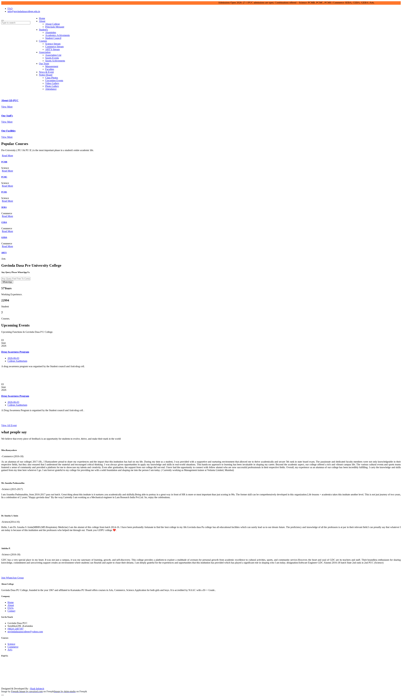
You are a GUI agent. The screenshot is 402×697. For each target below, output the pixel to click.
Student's (43, 29)
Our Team (44, 63)
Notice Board (45, 75)
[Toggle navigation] (2, 20)
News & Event (46, 72)
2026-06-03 (13, 358)
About (42, 21)
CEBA (4, 222)
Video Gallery (52, 83)
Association (45, 52)
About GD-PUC (10, 100)
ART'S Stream (52, 49)
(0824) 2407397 (16, 628)
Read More (7, 155)
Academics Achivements (57, 35)
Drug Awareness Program (15, 352)
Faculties (49, 69)
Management (51, 66)
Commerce (13, 646)
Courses (43, 41)
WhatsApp (7, 282)
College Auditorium (17, 361)
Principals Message (54, 26)
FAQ (10, 8)
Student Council (53, 38)
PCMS (4, 192)
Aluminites (50, 32)
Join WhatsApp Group (12, 577)
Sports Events (52, 58)
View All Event (9, 425)
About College (52, 24)
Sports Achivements (55, 60)
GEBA (4, 237)
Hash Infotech (37, 688)
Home (42, 18)
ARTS (4, 252)
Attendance (51, 89)
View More (7, 106)
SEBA (4, 207)
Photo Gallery (52, 86)
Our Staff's (7, 115)
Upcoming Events (54, 80)
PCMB (4, 162)
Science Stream (52, 43)
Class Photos (51, 77)
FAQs (11, 608)
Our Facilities (8, 130)
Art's (10, 649)
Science (11, 644)
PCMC (4, 177)
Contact (11, 611)
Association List (53, 55)
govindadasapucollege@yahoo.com (25, 631)
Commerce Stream (54, 46)
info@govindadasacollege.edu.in (24, 11)
